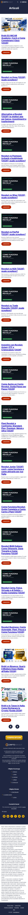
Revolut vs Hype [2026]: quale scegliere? (13, 78)
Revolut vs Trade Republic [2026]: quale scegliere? (12, 308)
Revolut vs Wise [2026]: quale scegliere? (13, 196)
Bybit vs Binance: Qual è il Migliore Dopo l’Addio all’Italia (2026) (13, 668)
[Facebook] (15, 816)
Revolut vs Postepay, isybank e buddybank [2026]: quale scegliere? (13, 158)
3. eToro (15, 797)
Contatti (22, 907)
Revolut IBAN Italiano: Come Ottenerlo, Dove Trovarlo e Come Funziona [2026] (12, 550)
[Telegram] (4, 816)
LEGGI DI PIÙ (6, 52)
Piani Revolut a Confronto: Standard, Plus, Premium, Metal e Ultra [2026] (12, 427)
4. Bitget (15, 779)
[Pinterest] (19, 816)
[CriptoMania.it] (7, 2)
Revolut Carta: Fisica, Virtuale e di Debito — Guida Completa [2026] (13, 590)
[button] (18, 2)
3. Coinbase (14, 777)
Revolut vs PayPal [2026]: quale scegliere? (13, 233)
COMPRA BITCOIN (14, 738)
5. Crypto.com (15, 782)
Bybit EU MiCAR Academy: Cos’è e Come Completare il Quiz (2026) (13, 39)
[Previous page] (11, 727)
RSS (14, 909)
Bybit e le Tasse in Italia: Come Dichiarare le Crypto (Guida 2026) (13, 708)
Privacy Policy (10, 905)
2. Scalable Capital (7, 794)
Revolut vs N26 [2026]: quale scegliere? (13, 269)
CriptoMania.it (16, 912)
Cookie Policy (18, 905)
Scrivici (5, 811)
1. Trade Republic (15, 792)
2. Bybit (14, 774)
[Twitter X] (11, 816)
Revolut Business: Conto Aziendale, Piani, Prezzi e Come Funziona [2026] (13, 629)
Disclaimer (16, 907)
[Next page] (17, 727)
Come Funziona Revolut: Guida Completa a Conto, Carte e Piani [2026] (13, 509)
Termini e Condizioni (8, 907)
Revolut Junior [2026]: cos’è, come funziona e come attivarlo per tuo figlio (12, 470)
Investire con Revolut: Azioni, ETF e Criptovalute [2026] (12, 347)
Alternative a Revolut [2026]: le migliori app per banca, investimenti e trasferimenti (13, 118)
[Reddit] (23, 816)
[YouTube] (8, 816)
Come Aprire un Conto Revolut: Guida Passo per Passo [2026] (13, 386)
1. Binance (15, 771)
